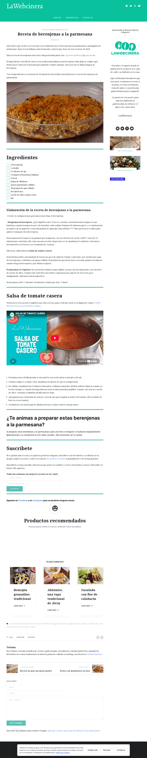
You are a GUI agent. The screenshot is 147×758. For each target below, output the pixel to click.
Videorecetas (72, 17)
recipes (32, 627)
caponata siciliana (73, 55)
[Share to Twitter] (101, 637)
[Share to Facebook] (97, 637)
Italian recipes (94, 624)
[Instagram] (135, 6)
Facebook (23, 500)
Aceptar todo (93, 750)
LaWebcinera (25, 6)
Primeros (59, 30)
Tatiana (11, 647)
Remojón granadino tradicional (22, 594)
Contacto (88, 17)
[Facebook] (127, 6)
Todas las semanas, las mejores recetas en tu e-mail (32, 474)
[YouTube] (139, 6)
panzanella (90, 55)
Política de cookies (63, 753)
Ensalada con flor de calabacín (89, 594)
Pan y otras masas (125, 151)
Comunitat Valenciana (43, 624)
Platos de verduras (48, 30)
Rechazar (107, 750)
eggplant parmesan (60, 624)
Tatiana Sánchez (94, 654)
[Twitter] (131, 6)
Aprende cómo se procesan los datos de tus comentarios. (73, 730)
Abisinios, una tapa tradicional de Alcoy (56, 596)
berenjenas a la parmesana (25, 624)
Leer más (19, 606)
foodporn (84, 624)
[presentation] (23, 575)
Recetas (57, 17)
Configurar (121, 750)
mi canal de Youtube (56, 458)
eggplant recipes (74, 624)
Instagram (38, 500)
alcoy (12, 624)
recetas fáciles (23, 627)
